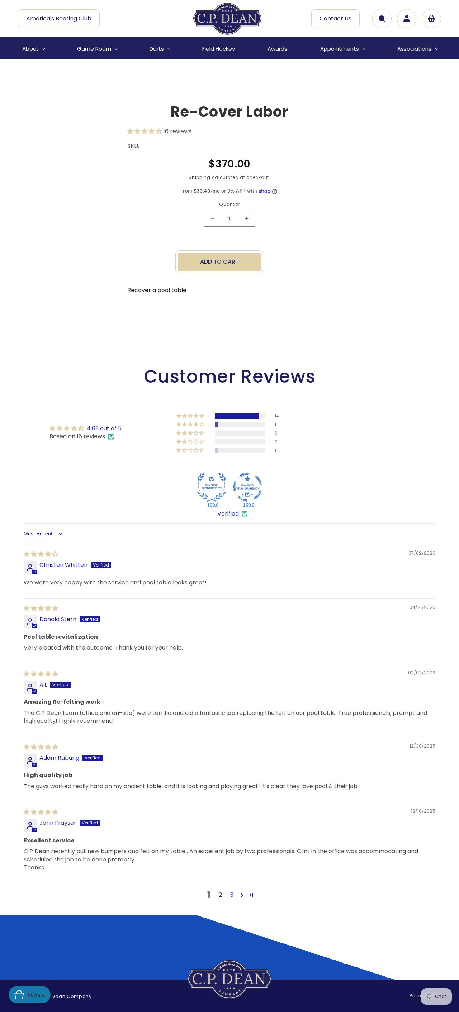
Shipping (199, 177)
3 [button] (231, 895)
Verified (228, 514)
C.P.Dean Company (67, 996)
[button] (33, 49)
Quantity (229, 204)
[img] (41, 554)
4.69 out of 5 (104, 428)
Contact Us (335, 18)
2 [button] (220, 895)
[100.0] (211, 487)
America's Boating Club (58, 18)
